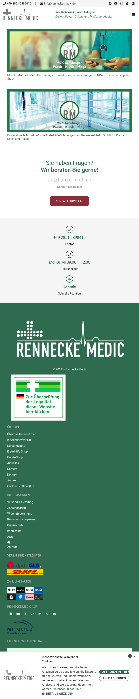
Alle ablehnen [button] (114, 678)
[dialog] (69, 675)
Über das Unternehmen (21, 434)
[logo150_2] (69, 627)
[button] (70, 693)
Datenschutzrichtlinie (67, 689)
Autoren (12, 480)
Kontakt (69, 287)
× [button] (134, 656)
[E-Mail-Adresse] (54, 614)
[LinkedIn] (133, 3)
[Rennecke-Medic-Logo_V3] (20, 14)
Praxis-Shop (15, 457)
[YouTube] (116, 3)
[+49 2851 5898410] (69, 229)
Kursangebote (16, 445)
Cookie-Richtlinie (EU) (21, 486)
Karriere (12, 469)
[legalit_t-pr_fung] (38, 398)
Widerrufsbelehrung (19, 513)
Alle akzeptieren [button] (115, 672)
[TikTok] (127, 3)
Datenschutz (15, 525)
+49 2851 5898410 (69, 237)
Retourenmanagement (21, 519)
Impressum (14, 531)
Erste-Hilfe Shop (17, 451)
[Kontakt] (69, 279)
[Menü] (133, 14)
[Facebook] (110, 3)
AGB (10, 536)
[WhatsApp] (47, 614)
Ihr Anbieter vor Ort (19, 440)
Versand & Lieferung (20, 502)
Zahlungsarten (16, 508)
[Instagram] (122, 3)
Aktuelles (13, 463)
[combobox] (130, 656)
